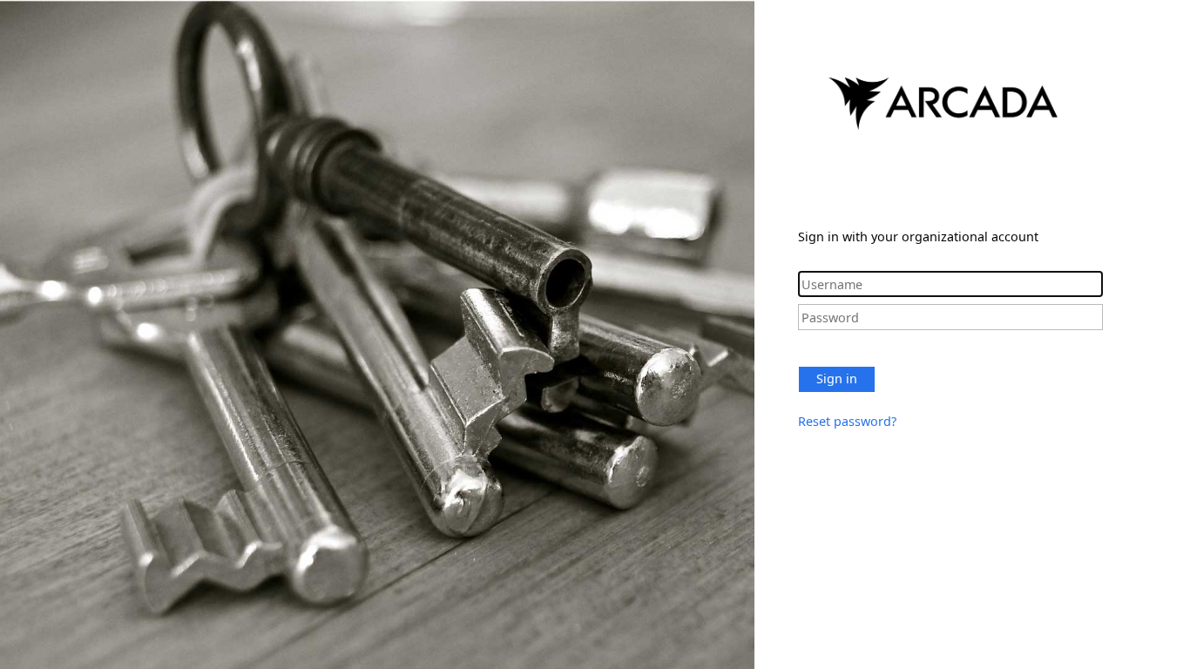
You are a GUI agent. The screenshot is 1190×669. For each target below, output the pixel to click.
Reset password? (847, 421)
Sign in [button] (836, 378)
